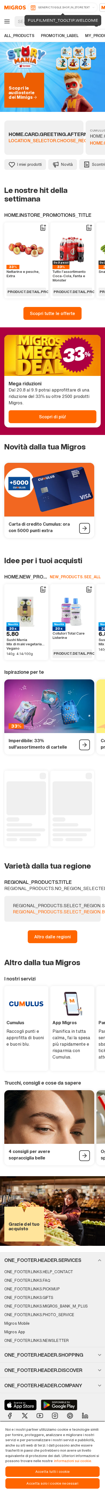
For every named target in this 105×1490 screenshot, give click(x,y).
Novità (67, 164)
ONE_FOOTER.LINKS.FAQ (27, 1280)
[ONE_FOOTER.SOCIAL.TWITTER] (24, 1415)
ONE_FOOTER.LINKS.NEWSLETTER (36, 1340)
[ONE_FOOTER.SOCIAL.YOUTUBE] (39, 1415)
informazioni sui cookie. (73, 1460)
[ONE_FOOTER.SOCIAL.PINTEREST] (70, 1415)
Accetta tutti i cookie (52, 1471)
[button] (52, 1260)
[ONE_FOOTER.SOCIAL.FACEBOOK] (9, 1415)
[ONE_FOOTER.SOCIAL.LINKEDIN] (85, 1415)
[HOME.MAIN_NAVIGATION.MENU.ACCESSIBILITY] (6, 21)
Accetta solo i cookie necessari (52, 1483)
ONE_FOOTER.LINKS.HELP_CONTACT (38, 1272)
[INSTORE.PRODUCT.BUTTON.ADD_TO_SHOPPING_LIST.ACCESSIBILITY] (42, 227)
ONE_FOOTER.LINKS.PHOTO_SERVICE (39, 1314)
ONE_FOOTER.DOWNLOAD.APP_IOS (20, 1405)
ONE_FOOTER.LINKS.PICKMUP (32, 1289)
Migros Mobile (17, 1323)
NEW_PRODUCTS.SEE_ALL (75, 576)
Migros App (14, 1332)
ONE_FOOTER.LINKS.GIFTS (28, 1297)
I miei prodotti (29, 164)
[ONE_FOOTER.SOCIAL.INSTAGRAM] (55, 1415)
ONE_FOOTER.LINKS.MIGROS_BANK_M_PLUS (46, 1306)
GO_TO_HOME (14, 7)
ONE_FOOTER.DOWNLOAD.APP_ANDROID (59, 1405)
